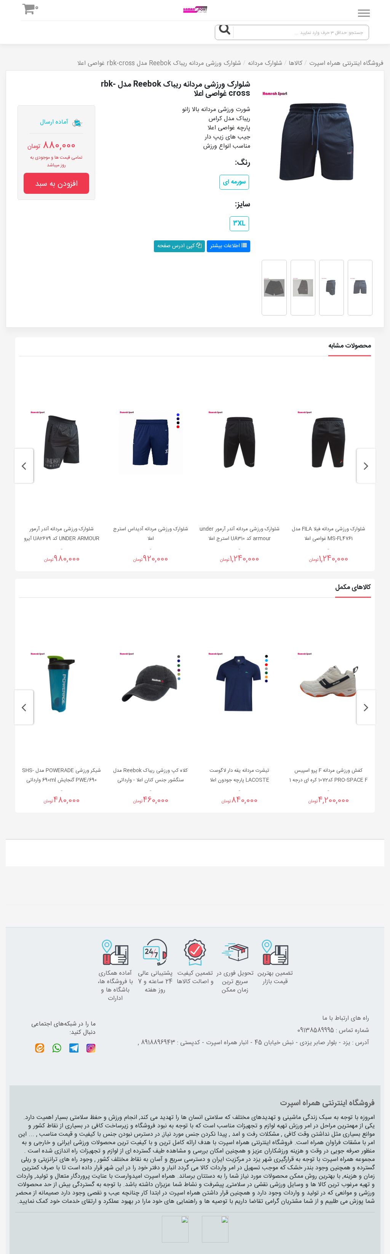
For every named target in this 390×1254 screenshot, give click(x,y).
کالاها (295, 63)
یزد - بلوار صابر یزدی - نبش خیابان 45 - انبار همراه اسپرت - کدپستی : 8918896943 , (244, 1043)
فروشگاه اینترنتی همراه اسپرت (346, 63)
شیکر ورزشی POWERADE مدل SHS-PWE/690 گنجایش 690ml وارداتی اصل (61, 780)
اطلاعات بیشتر (225, 246)
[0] (28, 10)
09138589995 (315, 1030)
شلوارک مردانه (265, 63)
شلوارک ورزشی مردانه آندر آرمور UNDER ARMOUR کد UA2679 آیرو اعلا (61, 538)
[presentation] (366, 466)
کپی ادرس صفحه (176, 246)
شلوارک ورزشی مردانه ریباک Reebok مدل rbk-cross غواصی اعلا (159, 63)
